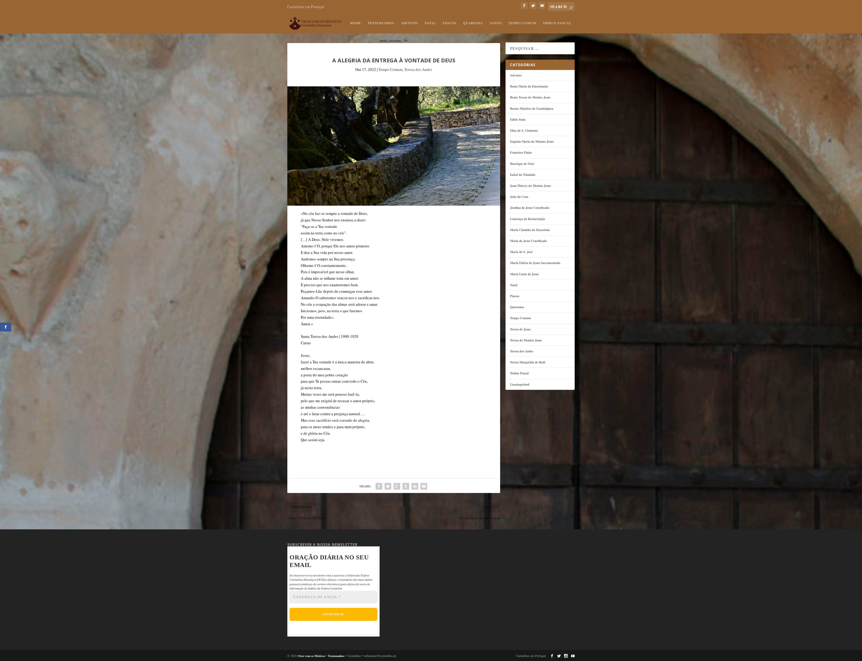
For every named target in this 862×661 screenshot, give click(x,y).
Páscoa (450, 23)
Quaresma (473, 23)
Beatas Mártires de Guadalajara (531, 108)
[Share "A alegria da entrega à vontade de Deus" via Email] (423, 486)
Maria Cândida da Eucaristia (530, 229)
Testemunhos (381, 23)
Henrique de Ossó (522, 163)
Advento (409, 23)
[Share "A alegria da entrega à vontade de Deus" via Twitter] (387, 486)
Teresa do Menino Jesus (526, 340)
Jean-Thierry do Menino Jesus (530, 185)
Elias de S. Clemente (524, 130)
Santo (496, 23)
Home (355, 23)
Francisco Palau (521, 152)
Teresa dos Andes (418, 69)
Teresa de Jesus (520, 329)
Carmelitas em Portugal (305, 6)
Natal (430, 23)
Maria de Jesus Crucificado (528, 240)
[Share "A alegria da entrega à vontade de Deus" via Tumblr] (405, 486)
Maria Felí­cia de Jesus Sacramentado (535, 262)
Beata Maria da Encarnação (529, 86)
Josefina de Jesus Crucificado (529, 207)
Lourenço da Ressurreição (527, 218)
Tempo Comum (522, 23)
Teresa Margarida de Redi (527, 362)
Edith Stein (518, 119)
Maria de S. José (521, 251)
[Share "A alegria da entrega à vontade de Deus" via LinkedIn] (414, 486)
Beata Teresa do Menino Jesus (530, 97)
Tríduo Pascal (557, 23)
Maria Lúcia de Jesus (524, 274)
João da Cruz (519, 196)
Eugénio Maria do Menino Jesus (532, 141)
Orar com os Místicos (311, 656)
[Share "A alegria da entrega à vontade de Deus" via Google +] (396, 486)
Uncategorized (519, 384)
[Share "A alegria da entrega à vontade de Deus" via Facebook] (378, 486)
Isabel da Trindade (522, 174)
